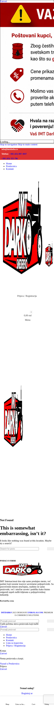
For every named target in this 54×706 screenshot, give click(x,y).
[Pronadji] (27, 302)
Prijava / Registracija (16, 645)
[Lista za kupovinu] (27, 308)
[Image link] (22, 576)
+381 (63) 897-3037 (18, 154)
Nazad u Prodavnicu (9, 663)
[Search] (50, 548)
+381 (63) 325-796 (10, 158)
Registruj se (27, 693)
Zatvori (3, 626)
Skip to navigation (9, 144)
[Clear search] (45, 549)
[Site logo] (22, 291)
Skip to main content (27, 144)
